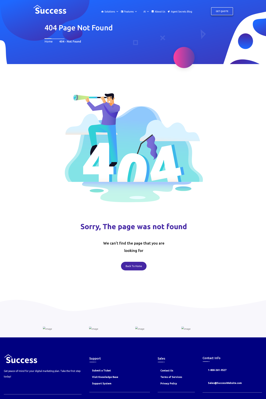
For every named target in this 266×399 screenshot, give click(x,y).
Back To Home (134, 266)
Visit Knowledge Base (105, 377)
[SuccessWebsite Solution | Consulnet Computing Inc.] (49, 9)
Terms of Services (171, 377)
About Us (160, 11)
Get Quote (222, 11)
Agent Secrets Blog (181, 11)
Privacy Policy (168, 383)
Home (49, 41)
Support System (101, 383)
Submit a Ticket (101, 370)
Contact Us (166, 370)
